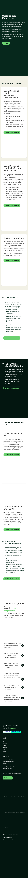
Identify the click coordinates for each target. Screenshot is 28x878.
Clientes (4, 745)
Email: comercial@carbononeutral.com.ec (12, 773)
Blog (4, 749)
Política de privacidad (7, 837)
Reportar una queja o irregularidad (10, 840)
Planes (4, 751)
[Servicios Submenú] (7, 747)
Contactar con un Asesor (12, 132)
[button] (14, 644)
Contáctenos (5, 753)
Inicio (4, 742)
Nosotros (5, 743)
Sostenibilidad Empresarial (9, 761)
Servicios (5, 747)
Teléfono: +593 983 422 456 (9, 772)
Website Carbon (16, 731)
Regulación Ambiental (8, 760)
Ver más (6, 43)
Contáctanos (7, 778)
